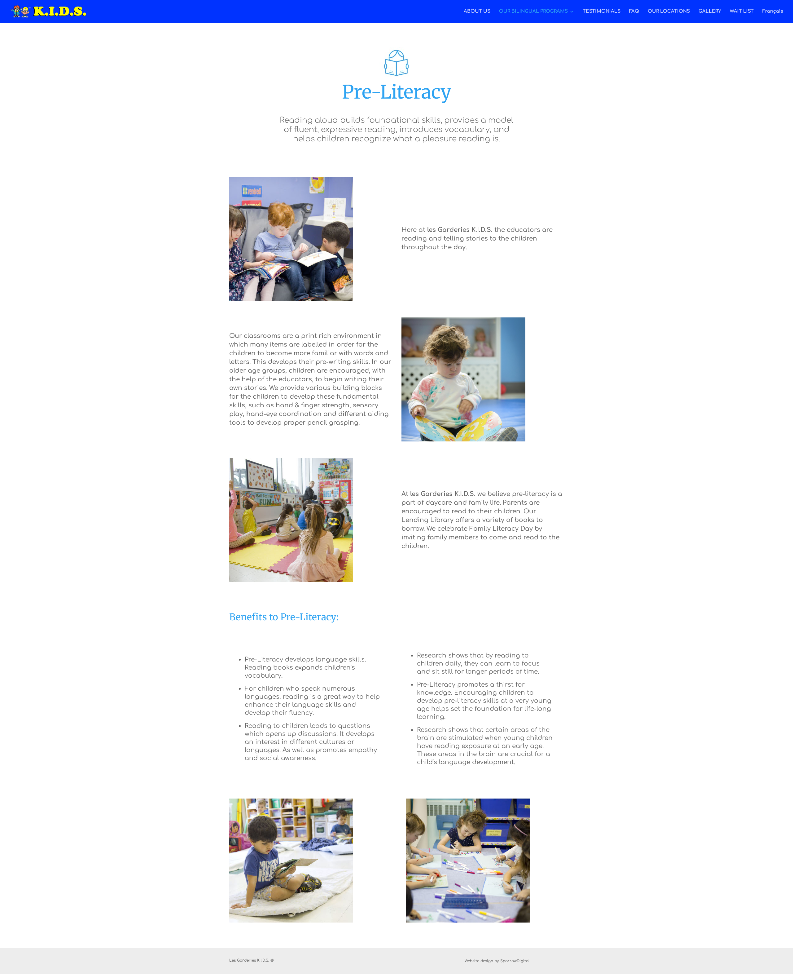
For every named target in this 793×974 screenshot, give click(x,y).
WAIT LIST (742, 11)
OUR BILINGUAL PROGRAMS (533, 11)
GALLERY (710, 11)
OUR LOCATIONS (669, 11)
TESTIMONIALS (601, 11)
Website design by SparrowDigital (497, 961)
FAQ (634, 11)
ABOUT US (477, 11)
